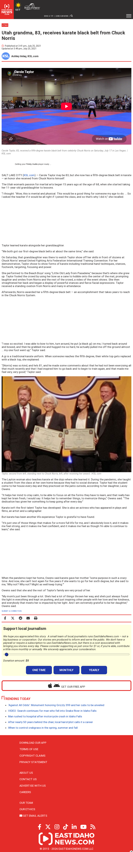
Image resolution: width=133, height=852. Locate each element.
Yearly (94, 670)
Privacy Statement (33, 762)
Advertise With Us (32, 785)
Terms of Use (28, 749)
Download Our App (32, 742)
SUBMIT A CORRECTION (12, 611)
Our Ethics (27, 809)
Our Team (26, 802)
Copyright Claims (32, 755)
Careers (25, 792)
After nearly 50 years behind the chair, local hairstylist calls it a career (50, 722)
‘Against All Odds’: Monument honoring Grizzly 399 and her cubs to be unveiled (56, 705)
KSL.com (29, 175)
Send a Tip (48, 16)
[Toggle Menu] (128, 15)
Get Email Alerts (34, 815)
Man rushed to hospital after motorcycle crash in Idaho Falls (45, 716)
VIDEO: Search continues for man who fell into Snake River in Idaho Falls (52, 710)
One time (39, 670)
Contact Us (28, 779)
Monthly (66, 670)
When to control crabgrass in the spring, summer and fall (43, 727)
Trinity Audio (32, 164)
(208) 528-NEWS (61, 16)
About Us (26, 772)
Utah (5, 25)
